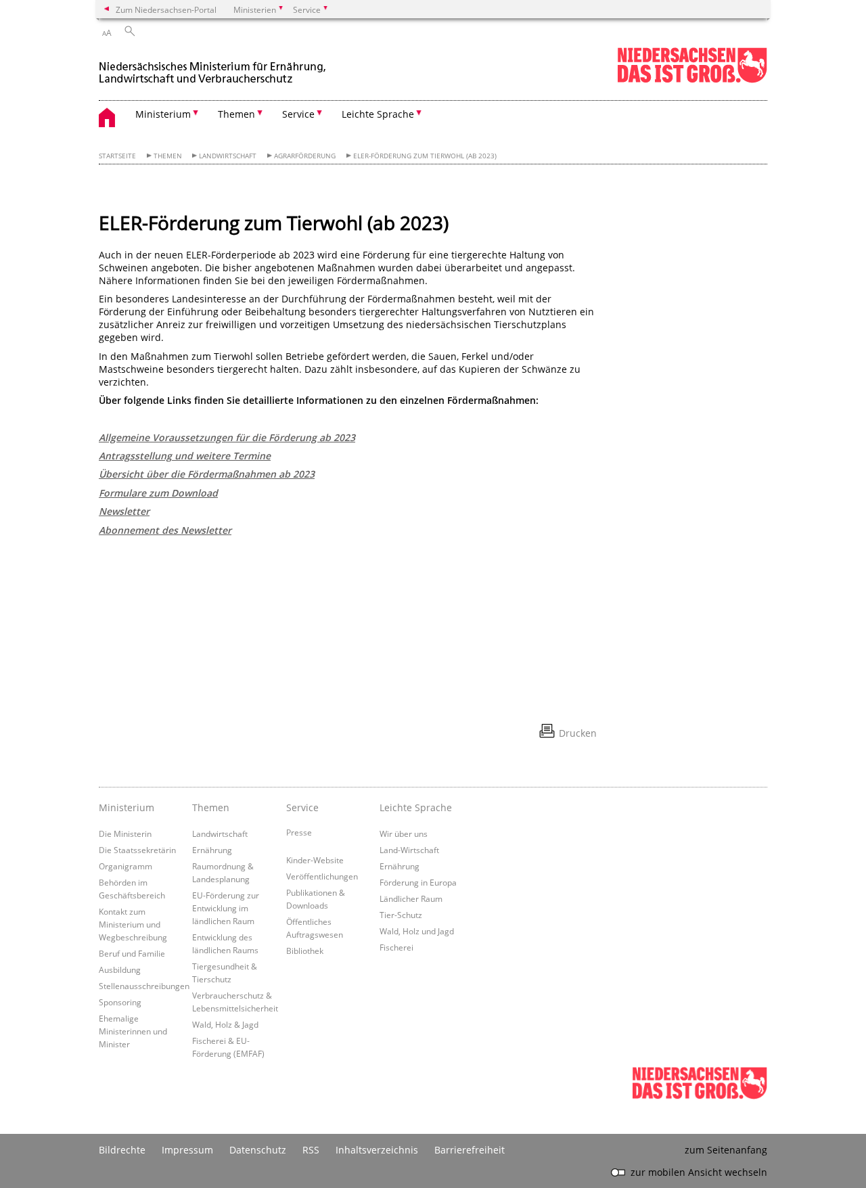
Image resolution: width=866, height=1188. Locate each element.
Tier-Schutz (401, 914)
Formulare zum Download (158, 492)
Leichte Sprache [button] (378, 114)
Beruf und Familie (132, 953)
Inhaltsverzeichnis (377, 1149)
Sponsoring (120, 1002)
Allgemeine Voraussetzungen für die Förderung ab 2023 (227, 437)
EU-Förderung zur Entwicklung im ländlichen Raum (225, 908)
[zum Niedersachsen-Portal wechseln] (692, 80)
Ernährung (212, 849)
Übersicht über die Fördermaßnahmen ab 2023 (207, 473)
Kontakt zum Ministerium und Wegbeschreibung (133, 924)
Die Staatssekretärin (137, 849)
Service (302, 807)
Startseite (117, 156)
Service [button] (298, 114)
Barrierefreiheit (469, 1149)
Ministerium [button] (163, 114)
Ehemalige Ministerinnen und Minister (133, 1031)
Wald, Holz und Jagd (417, 931)
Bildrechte (122, 1149)
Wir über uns (404, 833)
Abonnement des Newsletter (165, 530)
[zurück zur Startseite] (214, 67)
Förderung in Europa (418, 882)
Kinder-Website (315, 859)
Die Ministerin (125, 833)
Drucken (578, 733)
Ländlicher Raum (411, 898)
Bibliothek (304, 950)
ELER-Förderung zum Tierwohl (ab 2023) (425, 156)
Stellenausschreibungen (144, 985)
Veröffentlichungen (322, 876)
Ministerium (126, 807)
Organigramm (125, 866)
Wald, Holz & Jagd (225, 1024)
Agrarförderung (305, 156)
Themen (168, 156)
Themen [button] (236, 114)
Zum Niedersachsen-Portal (166, 9)
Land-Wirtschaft (409, 849)
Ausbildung (120, 969)
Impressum (187, 1149)
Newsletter (124, 511)
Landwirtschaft (227, 156)
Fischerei (396, 947)
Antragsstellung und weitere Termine (185, 455)
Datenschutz (257, 1149)
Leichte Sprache (416, 807)
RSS (310, 1149)
